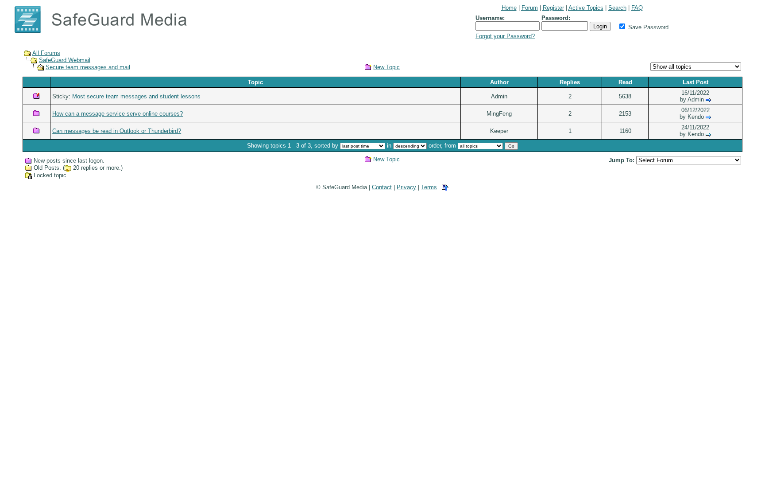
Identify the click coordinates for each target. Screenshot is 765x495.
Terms (429, 187)
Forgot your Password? (505, 36)
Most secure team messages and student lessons (136, 96)
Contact (382, 187)
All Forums (46, 53)
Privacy (406, 187)
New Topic (386, 67)
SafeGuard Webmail (64, 60)
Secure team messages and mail (88, 67)
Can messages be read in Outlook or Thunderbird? (116, 131)
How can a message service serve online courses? (117, 113)
